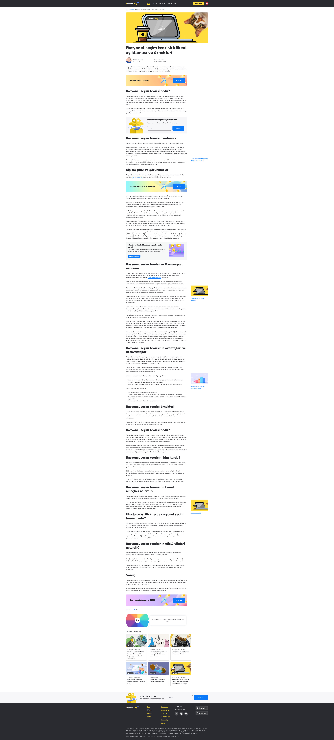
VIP (156, 3)
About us (162, 3)
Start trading (198, 3)
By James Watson (138, 59)
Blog (148, 3)
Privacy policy (165, 713)
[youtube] (186, 714)
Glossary (163, 723)
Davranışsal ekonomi (154, 277)
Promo (170, 3)
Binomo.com (164, 707)
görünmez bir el (137, 177)
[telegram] (176, 714)
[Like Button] (127, 610)
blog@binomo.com (180, 710)
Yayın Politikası (165, 717)
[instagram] (181, 714)
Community (164, 720)
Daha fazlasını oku (134, 256)
